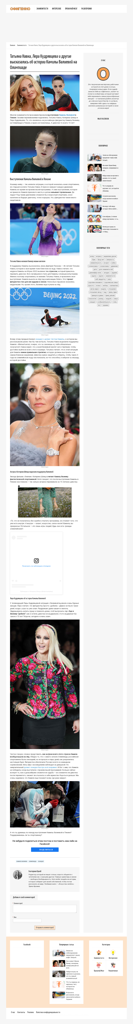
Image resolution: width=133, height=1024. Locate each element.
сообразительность (104, 302)
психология (92, 299)
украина (105, 305)
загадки (106, 273)
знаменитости (110, 276)
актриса (98, 256)
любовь (105, 286)
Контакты (21, 1012)
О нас (13, 1012)
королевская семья (111, 282)
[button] (19, 486)
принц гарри (113, 292)
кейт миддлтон (100, 279)
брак (94, 260)
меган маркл (94, 289)
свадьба (108, 299)
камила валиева (21, 861)
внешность (110, 260)
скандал (41, 861)
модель (103, 289)
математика (114, 286)
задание (114, 273)
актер (92, 256)
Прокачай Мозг (71, 9)
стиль (115, 302)
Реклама (30, 1012)
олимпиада (32, 861)
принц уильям (110, 295)
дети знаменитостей (106, 269)
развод (101, 299)
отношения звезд (95, 292)
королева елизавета (95, 282)
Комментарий (17, 903)
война (114, 263)
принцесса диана (97, 295)
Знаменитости (42, 9)
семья (116, 299)
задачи (100, 276)
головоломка (93, 266)
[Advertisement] (66, 27)
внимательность (96, 263)
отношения (112, 289)
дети (95, 269)
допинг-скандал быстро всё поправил (40, 767)
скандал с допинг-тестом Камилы (49, 339)
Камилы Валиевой (67, 115)
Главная (12, 45)
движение (114, 266)
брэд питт (101, 260)
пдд (105, 292)
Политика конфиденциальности (48, 1012)
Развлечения (86, 9)
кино (109, 279)
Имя (14, 917)
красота (91, 286)
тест (99, 305)
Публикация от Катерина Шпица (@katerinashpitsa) (36, 591)
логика (98, 286)
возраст (106, 263)
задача (93, 276)
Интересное (56, 9)
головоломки (104, 266)
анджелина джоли (110, 256)
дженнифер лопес (95, 273)
